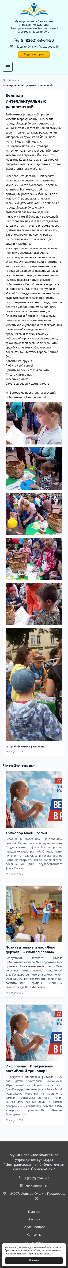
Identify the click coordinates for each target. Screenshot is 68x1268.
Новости (14, 80)
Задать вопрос (34, 54)
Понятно (34, 1260)
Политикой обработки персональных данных (28, 1253)
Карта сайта (34, 1242)
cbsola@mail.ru (36, 1186)
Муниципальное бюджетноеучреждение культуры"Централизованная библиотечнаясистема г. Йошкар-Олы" (34, 26)
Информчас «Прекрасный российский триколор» (29, 1068)
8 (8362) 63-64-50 (36, 1178)
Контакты (34, 1234)
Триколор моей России (26, 833)
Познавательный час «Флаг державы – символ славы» (31, 949)
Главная (34, 1211)
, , (37, 1195)
